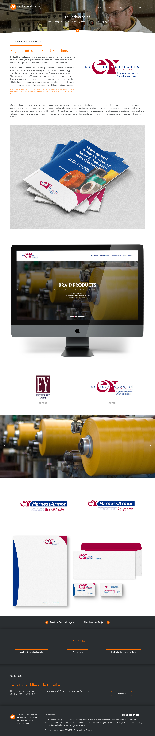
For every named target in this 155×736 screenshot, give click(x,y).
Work (99, 7)
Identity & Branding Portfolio (31, 652)
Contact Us (121, 693)
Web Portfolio (77, 652)
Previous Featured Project (62, 622)
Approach (110, 7)
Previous (4, 446)
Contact (141, 7)
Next (150, 446)
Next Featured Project (94, 622)
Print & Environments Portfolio (123, 652)
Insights (121, 7)
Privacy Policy (50, 714)
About (131, 7)
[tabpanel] (77, 446)
